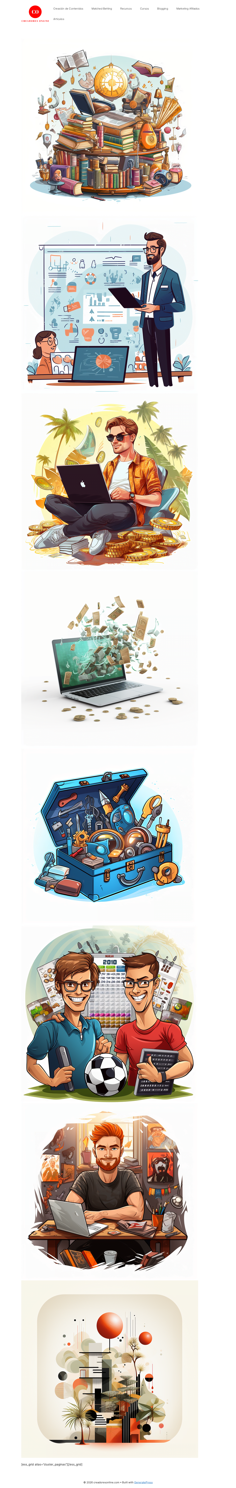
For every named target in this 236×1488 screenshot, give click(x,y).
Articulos (58, 19)
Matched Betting (102, 8)
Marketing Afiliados (188, 8)
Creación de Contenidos (68, 8)
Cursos (144, 8)
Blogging (162, 8)
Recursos (126, 8)
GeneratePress (143, 1482)
